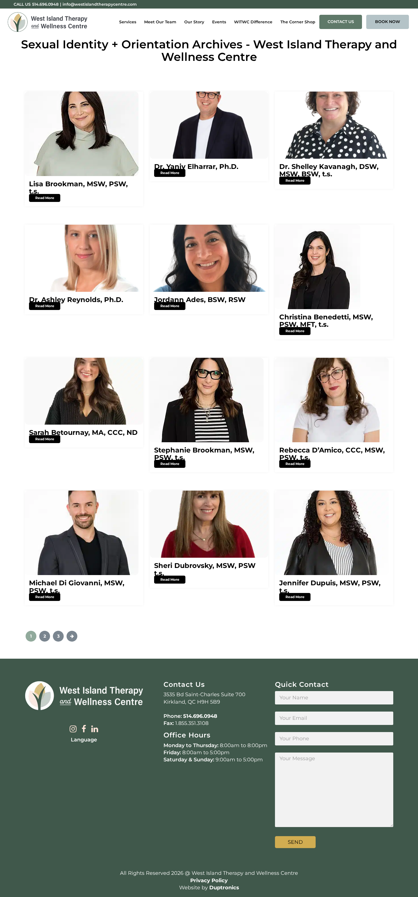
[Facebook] (83, 729)
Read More (44, 198)
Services (127, 21)
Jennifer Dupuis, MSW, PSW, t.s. (329, 586)
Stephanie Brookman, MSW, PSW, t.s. (204, 454)
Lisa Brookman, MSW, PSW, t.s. (78, 187)
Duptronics (224, 887)
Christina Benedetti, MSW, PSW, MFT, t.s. (326, 320)
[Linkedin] (94, 729)
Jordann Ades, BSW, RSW (200, 299)
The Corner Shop (297, 21)
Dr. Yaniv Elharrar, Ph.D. (196, 166)
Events (219, 21)
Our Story (194, 21)
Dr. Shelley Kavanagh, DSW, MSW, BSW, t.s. (328, 170)
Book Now (387, 21)
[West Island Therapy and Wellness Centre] (47, 22)
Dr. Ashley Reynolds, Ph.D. (76, 299)
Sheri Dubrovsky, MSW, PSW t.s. (205, 569)
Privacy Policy (209, 880)
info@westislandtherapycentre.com (100, 4)
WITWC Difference (253, 21)
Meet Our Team (160, 21)
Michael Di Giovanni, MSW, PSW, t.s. (76, 586)
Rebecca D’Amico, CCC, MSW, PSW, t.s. (332, 454)
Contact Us (341, 21)
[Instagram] (73, 729)
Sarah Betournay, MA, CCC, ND (83, 432)
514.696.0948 (45, 4)
